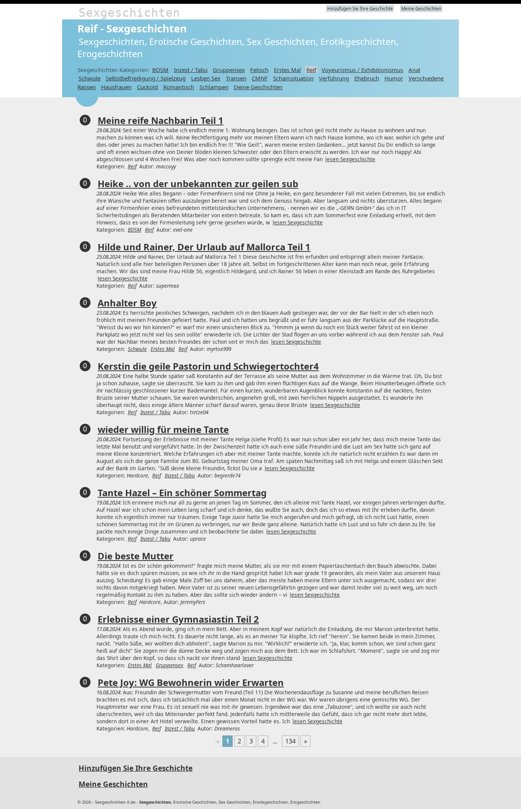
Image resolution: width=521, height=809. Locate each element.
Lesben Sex (205, 78)
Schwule (89, 78)
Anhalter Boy (127, 303)
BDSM (160, 70)
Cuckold (147, 87)
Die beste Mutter (136, 556)
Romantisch (178, 87)
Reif (311, 70)
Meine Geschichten (421, 8)
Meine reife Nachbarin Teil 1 (161, 120)
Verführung (334, 78)
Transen (236, 78)
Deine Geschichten (258, 87)
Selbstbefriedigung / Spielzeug (146, 78)
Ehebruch (366, 78)
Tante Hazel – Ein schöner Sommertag (182, 493)
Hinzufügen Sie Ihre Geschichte (360, 8)
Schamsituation (293, 78)
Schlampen (213, 87)
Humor (393, 78)
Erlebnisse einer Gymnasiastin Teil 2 (178, 619)
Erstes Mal (287, 70)
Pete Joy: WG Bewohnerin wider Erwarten (191, 682)
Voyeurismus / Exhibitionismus (362, 70)
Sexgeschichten (129, 12)
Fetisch (259, 70)
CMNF (260, 78)
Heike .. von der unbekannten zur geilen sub (198, 184)
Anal (414, 70)
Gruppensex (229, 70)
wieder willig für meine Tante (163, 429)
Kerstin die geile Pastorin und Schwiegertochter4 (208, 366)
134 (290, 741)
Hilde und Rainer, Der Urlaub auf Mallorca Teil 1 (204, 247)
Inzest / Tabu (190, 70)
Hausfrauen (116, 87)
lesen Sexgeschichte (350, 159)
